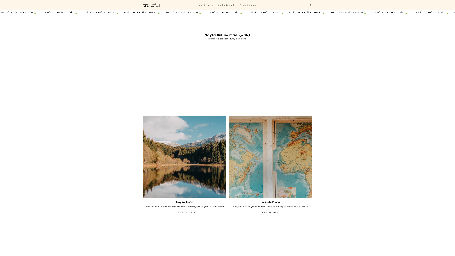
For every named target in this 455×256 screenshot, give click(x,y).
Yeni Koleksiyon (206, 5)
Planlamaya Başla (185, 212)
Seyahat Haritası (248, 5)
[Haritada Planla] (270, 157)
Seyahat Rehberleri (227, 5)
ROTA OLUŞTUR (270, 212)
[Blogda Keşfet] (184, 157)
